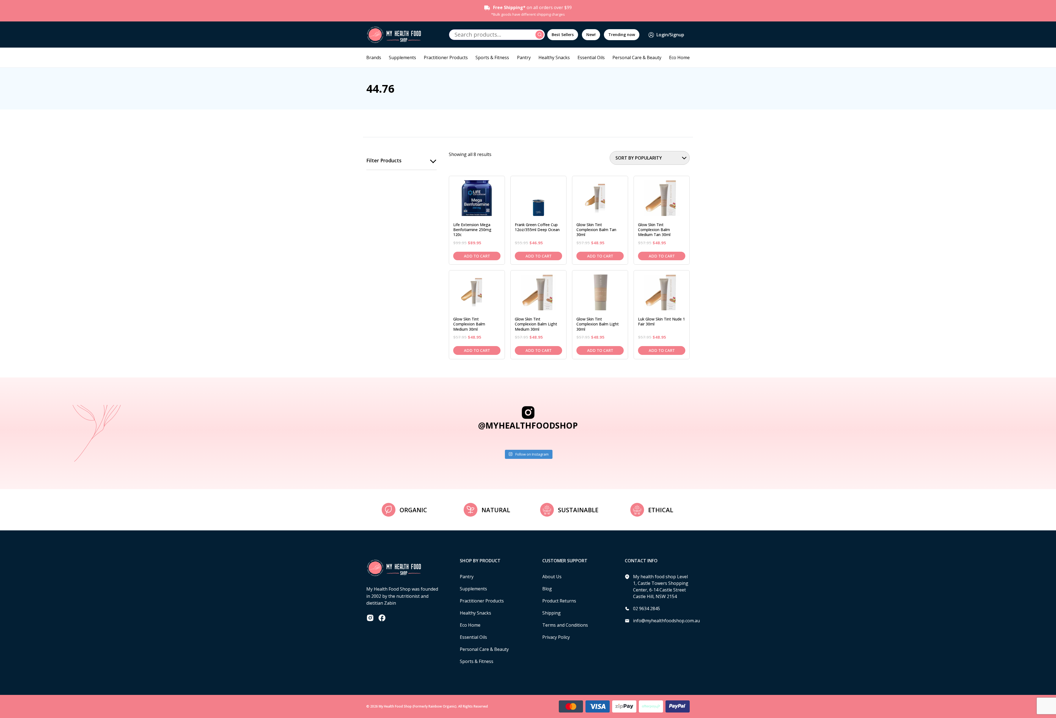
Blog (547, 589)
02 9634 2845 (646, 608)
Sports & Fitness (492, 57)
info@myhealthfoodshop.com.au (666, 621)
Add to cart (477, 256)
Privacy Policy (556, 637)
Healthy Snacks (554, 57)
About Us (552, 577)
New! (591, 34)
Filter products (384, 160)
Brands (373, 57)
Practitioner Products (446, 57)
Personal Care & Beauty (636, 57)
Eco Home (679, 57)
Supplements (402, 57)
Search (540, 35)
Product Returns (559, 601)
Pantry (524, 57)
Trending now (621, 34)
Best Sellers (563, 34)
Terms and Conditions (565, 625)
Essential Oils (591, 57)
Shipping (551, 613)
